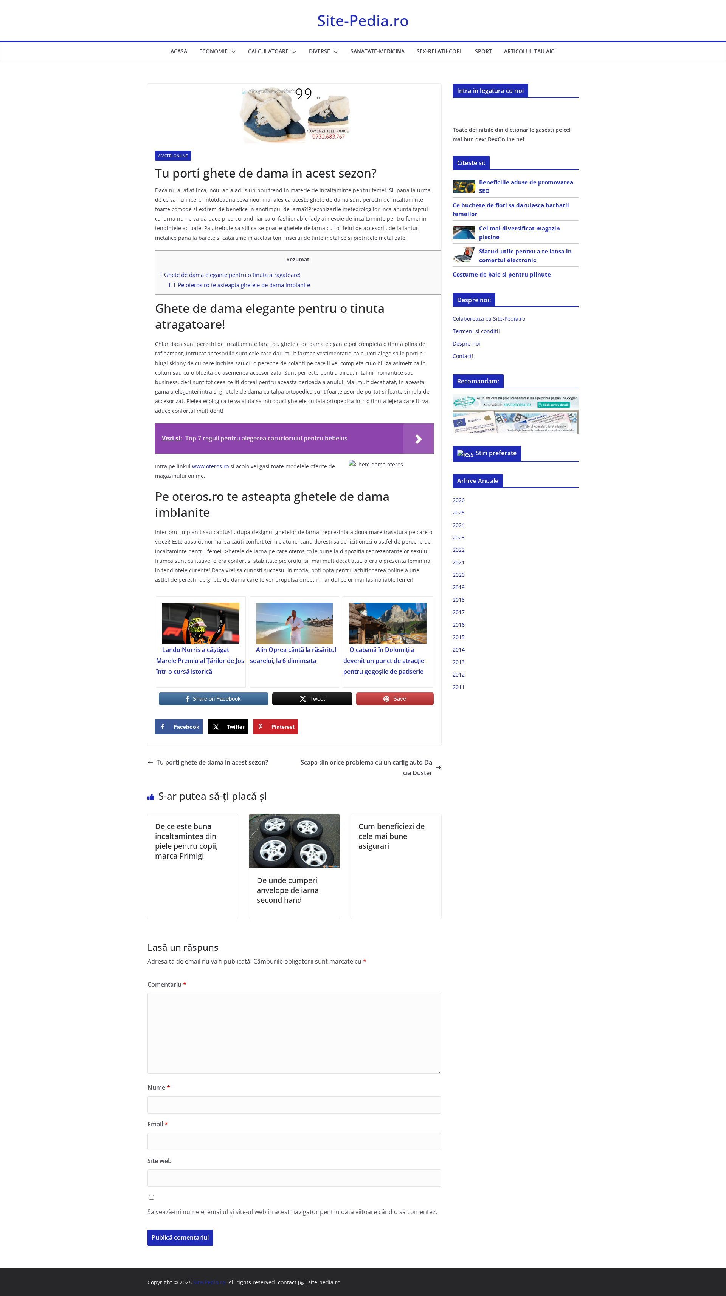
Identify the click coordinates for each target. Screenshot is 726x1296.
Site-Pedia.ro (363, 20)
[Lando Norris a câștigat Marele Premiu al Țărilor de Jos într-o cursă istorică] (200, 623)
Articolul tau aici (530, 51)
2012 (459, 674)
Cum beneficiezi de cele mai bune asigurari (391, 836)
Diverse (319, 51)
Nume (158, 1087)
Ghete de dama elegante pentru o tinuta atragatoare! (230, 274)
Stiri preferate (496, 453)
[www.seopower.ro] (516, 398)
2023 (459, 537)
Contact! (463, 356)
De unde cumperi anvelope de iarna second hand (288, 890)
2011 (459, 686)
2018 (459, 599)
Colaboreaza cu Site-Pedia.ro (489, 318)
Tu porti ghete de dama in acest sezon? (212, 762)
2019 (459, 587)
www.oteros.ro (210, 466)
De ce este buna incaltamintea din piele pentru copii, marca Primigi (186, 841)
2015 (459, 637)
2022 (459, 549)
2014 (459, 649)
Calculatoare (268, 51)
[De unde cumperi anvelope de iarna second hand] (294, 819)
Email (157, 1124)
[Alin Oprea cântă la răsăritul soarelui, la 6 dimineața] (294, 623)
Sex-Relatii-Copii (440, 51)
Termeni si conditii (476, 331)
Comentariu (166, 984)
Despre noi (466, 343)
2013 (459, 662)
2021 (459, 562)
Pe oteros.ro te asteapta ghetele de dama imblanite (239, 285)
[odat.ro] (516, 414)
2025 (459, 512)
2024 (459, 524)
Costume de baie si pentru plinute (502, 274)
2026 (459, 500)
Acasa (179, 51)
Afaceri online (173, 155)
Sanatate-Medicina (378, 51)
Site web (159, 1161)
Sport (483, 51)
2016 (459, 624)
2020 (459, 574)
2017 (459, 612)
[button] (232, 51)
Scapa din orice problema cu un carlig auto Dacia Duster (366, 767)
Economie (213, 51)
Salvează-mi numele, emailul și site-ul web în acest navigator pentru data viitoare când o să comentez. (292, 1212)
